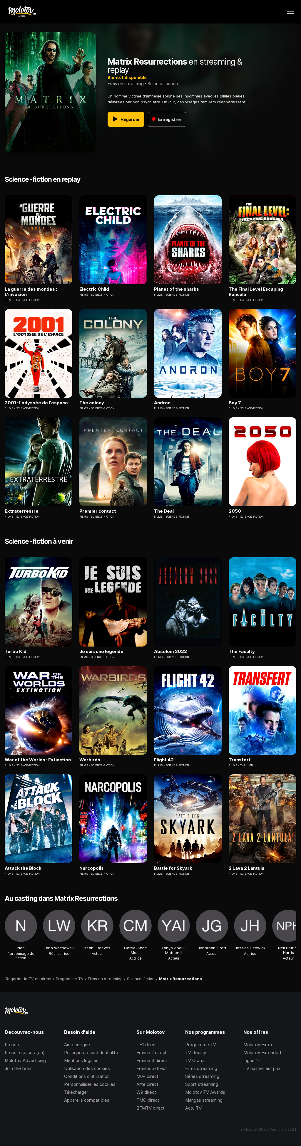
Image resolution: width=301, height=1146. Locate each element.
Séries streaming (202, 1076)
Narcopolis (91, 868)
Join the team (19, 1068)
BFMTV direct (150, 1108)
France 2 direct (151, 1052)
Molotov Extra (257, 1044)
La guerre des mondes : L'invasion (31, 292)
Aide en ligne (77, 1044)
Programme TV (200, 1044)
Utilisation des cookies (87, 1068)
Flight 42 (164, 760)
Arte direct (147, 1084)
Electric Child (94, 289)
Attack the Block (23, 868)
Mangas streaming (204, 1100)
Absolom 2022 (170, 651)
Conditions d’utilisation (87, 1076)
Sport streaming (201, 1084)
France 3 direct (151, 1060)
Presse (12, 1044)
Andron (162, 402)
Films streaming (201, 1068)
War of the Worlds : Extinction (38, 760)
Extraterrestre (22, 511)
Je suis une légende (101, 651)
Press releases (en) (25, 1052)
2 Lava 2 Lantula (246, 868)
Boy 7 (235, 402)
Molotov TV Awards (205, 1092)
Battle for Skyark (173, 868)
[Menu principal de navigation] (290, 11)
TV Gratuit (195, 1060)
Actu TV (193, 1108)
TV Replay (195, 1052)
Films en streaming (126, 83)
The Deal (164, 511)
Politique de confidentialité (91, 1052)
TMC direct (147, 1100)
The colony (91, 402)
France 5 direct (151, 1068)
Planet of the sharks (176, 289)
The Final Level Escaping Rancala (256, 292)
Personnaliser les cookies (90, 1084)
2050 (235, 511)
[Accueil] (22, 12)
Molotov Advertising (25, 1060)
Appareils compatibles (86, 1100)
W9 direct (146, 1092)
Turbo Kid (15, 651)
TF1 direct (146, 1044)
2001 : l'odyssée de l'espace (36, 402)
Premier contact (97, 511)
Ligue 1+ (251, 1060)
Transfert (240, 760)
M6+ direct (147, 1076)
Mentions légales (81, 1060)
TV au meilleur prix (261, 1068)
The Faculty (242, 651)
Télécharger (76, 1092)
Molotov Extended (262, 1052)
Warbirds (89, 760)
